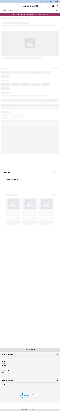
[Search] (56, 10)
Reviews (7, 172)
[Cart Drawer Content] (58, 6)
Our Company (5, 385)
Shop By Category (7, 354)
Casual (3, 361)
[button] (25, 395)
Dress (3, 363)
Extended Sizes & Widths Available (49, 1)
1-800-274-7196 (33, 400)
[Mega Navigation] (2, 5)
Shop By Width (5, 370)
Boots (3, 368)
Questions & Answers (11, 179)
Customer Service (7, 380)
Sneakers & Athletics (7, 359)
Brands (3, 372)
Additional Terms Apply (43, 14)
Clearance (4, 377)
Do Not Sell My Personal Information (30, 409)
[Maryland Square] (30, 5)
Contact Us (39, 400)
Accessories (4, 374)
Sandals (3, 365)
